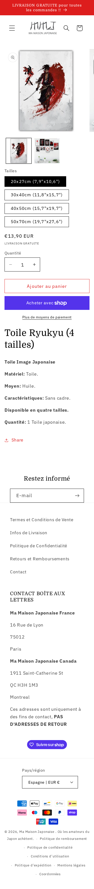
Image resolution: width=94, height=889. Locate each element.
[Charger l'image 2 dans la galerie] (47, 150)
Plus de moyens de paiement (47, 317)
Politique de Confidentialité (38, 546)
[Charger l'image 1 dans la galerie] (18, 150)
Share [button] (17, 440)
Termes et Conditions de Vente (41, 519)
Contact (18, 572)
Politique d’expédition (33, 865)
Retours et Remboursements (39, 559)
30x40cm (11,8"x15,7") (37, 195)
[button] (12, 28)
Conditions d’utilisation (50, 856)
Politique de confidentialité (50, 847)
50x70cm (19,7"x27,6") (37, 221)
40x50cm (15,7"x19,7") (37, 208)
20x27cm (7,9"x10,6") (35, 181)
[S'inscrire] (77, 496)
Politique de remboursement (63, 838)
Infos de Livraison (28, 533)
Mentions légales (71, 865)
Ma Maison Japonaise (36, 831)
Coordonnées (50, 874)
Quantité (13, 252)
